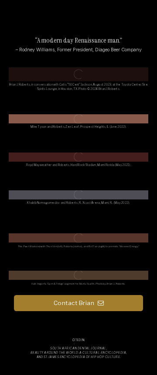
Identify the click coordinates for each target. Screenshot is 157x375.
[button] (78, 303)
